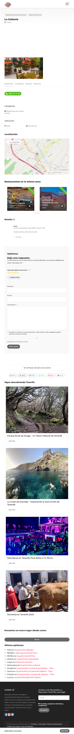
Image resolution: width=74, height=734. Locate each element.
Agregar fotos (14, 277)
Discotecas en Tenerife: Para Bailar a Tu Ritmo (30, 558)
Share (13, 375)
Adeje (31, 15)
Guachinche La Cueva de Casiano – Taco (35, 668)
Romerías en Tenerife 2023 (20, 614)
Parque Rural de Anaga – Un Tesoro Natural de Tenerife (34, 436)
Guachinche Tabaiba (24, 650)
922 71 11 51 (14, 93)
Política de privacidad (54, 724)
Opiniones (37, 84)
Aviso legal (42, 724)
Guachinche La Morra (30, 665)
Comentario (12, 305)
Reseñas (29, 84)
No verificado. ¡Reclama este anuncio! (37, 368)
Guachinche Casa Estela (28, 659)
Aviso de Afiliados (27, 726)
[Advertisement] (37, 42)
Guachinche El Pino (28, 653)
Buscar (37, 639)
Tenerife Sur (37, 15)
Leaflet (49, 172)
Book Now (64, 731)
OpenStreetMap (57, 172)
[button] (7, 155)
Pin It (51, 375)
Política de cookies (13, 726)
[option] (21, 199)
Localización (19, 84)
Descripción (9, 84)
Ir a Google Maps (15, 142)
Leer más (12, 441)
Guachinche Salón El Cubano (27, 677)
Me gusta (18, 237)
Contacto (34, 724)
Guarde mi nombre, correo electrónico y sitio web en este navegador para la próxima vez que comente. (35, 333)
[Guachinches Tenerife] (8, 4)
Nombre (10, 286)
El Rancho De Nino (23, 662)
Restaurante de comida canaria (16, 15)
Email (9, 296)
